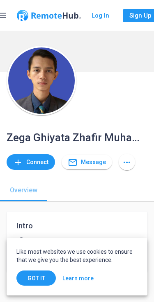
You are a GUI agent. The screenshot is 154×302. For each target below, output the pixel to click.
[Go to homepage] (49, 15)
